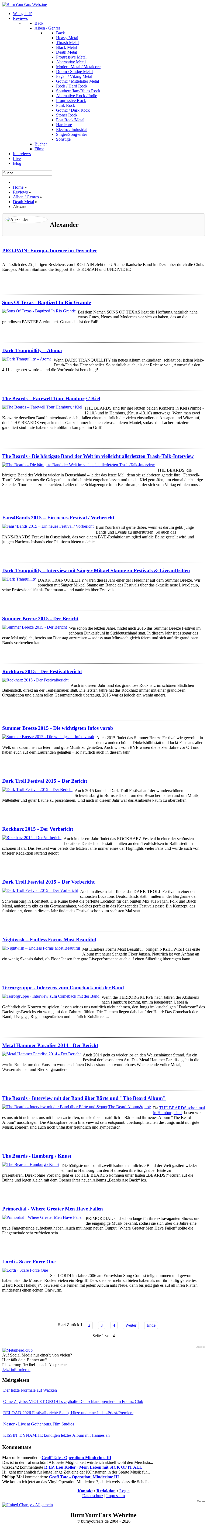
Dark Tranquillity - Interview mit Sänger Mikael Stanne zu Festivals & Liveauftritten (96, 570)
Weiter (130, 1325)
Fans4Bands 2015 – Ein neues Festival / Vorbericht (58, 517)
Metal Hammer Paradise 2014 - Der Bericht (50, 1045)
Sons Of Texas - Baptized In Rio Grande (46, 302)
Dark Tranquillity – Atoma (32, 350)
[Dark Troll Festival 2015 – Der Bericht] (37, 789)
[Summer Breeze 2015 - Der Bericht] (34, 627)
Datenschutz (92, 1495)
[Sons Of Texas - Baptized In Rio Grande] (39, 311)
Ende (151, 1325)
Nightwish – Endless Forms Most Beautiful (49, 939)
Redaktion (106, 1491)
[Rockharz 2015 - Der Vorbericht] (31, 837)
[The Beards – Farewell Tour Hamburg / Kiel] (42, 407)
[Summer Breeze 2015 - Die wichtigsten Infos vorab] (48, 736)
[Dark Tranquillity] (19, 579)
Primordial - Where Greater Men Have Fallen (52, 1209)
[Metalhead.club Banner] (17, 1350)
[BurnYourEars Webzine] (24, 4)
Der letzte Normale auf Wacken (30, 1390)
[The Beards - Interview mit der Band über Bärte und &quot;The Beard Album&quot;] (76, 1106)
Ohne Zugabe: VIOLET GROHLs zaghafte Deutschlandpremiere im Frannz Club (73, 1401)
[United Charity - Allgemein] (27, 1505)
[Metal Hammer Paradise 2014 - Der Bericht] (41, 1054)
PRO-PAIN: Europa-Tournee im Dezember (49, 250)
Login (124, 1491)
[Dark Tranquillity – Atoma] (26, 359)
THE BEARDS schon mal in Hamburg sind (179, 1110)
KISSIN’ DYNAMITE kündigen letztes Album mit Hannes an (56, 1435)
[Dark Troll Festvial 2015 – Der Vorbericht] (40, 890)
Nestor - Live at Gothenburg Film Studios (38, 1424)
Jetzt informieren (16, 1369)
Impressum (115, 1495)
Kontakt (85, 1491)
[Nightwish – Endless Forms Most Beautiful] (41, 948)
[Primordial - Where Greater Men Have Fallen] (43, 1217)
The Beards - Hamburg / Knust (36, 1156)
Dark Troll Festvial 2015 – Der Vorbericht (48, 882)
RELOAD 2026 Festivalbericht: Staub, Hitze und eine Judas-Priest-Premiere (68, 1412)
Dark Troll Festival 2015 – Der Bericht (44, 781)
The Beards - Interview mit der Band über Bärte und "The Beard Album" (84, 1098)
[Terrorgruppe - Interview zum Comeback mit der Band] (50, 996)
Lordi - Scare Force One (29, 1261)
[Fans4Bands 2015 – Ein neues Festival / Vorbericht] (48, 526)
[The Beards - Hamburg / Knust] (30, 1164)
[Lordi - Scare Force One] (25, 1270)
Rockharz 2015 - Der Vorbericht (37, 829)
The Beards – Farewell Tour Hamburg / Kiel (51, 398)
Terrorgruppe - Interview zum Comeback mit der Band (63, 987)
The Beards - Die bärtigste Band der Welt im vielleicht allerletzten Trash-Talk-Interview (98, 456)
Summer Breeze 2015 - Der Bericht (40, 618)
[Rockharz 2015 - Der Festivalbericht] (35, 680)
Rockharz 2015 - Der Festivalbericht (42, 671)
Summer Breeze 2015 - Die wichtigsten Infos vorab (57, 728)
